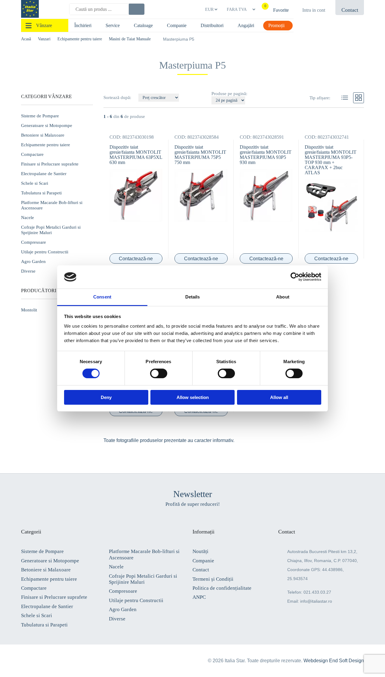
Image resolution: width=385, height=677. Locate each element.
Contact (200, 570)
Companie (176, 25)
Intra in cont (313, 10)
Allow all (279, 397)
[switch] (158, 373)
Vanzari (44, 39)
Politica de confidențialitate (221, 588)
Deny (106, 397)
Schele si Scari (34, 183)
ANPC (199, 597)
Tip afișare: (320, 97)
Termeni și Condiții (212, 579)
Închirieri (82, 25)
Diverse (117, 619)
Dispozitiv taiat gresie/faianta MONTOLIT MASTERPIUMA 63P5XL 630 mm (135, 154)
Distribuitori (212, 25)
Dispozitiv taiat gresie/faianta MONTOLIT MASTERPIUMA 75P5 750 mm (200, 154)
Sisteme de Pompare (40, 115)
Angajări (246, 25)
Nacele (27, 217)
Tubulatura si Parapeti (41, 192)
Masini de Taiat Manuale (130, 39)
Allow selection (193, 397)
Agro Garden (33, 261)
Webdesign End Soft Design (333, 660)
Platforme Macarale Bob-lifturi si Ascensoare (51, 205)
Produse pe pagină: (229, 93)
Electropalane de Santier (43, 173)
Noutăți (200, 551)
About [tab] (282, 296)
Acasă (26, 39)
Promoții (276, 25)
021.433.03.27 (317, 592)
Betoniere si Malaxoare (42, 135)
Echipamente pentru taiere (79, 39)
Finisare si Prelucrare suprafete (50, 164)
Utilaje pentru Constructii (44, 251)
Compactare (32, 154)
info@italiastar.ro (316, 601)
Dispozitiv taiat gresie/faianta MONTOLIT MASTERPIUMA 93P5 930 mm (265, 154)
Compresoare (33, 242)
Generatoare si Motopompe (46, 125)
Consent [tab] (102, 296)
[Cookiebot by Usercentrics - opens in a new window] (295, 276)
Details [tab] (192, 296)
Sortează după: (117, 97)
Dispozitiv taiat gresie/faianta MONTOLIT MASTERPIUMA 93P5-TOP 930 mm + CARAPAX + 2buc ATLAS (330, 159)
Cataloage (143, 25)
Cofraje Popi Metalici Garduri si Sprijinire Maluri (51, 230)
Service (113, 25)
